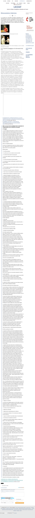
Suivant (14, 15)
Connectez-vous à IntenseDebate (3, 498)
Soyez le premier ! (12, 489)
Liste (12, 15)
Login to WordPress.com (7, 498)
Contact (21, 510)
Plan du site (7, 507)
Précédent (10, 15)
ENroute (28, 57)
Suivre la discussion (23, 487)
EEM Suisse (4, 508)
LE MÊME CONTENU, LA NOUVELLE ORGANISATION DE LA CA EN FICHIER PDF (11, 123)
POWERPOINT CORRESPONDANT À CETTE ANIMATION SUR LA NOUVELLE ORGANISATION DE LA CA (13, 119)
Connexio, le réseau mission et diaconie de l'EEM (12, 508)
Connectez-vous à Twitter (12, 498)
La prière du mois (28, 507)
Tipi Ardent (18, 510)
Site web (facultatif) (18, 499)
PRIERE (28, 52)
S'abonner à (2, 502)
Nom (1, 499)
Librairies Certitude (24, 509)
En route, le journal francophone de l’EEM (20, 507)
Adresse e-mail (10, 499)
